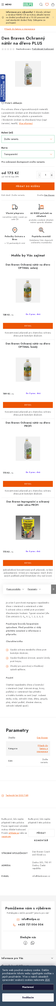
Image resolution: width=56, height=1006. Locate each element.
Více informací (26, 123)
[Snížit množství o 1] (39, 175)
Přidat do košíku (28, 186)
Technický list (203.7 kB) (17, 795)
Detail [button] (28, 326)
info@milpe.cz (31, 919)
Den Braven (49, 195)
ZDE (47, 980)
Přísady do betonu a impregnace (42, 748)
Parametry (32, 589)
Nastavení (28, 987)
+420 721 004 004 (30, 924)
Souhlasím (28, 997)
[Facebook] (25, 943)
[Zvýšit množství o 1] (51, 175)
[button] (28, 328)
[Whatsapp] (32, 943)
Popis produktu (13, 589)
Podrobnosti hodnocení (43, 48)
